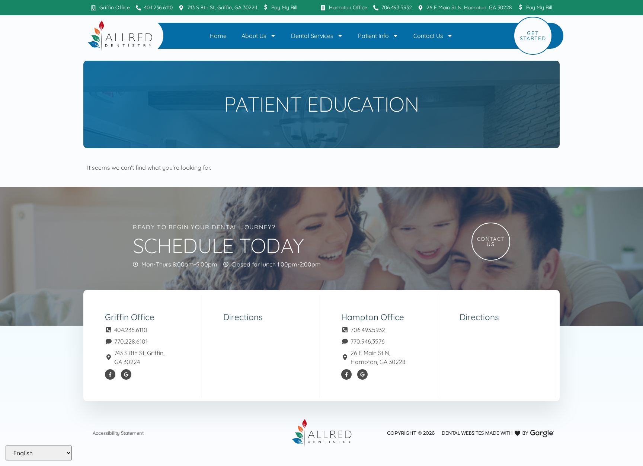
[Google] (126, 374)
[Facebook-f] (110, 374)
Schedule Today (218, 245)
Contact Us (428, 35)
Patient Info (373, 35)
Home (218, 35)
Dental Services (312, 35)
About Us (253, 35)
